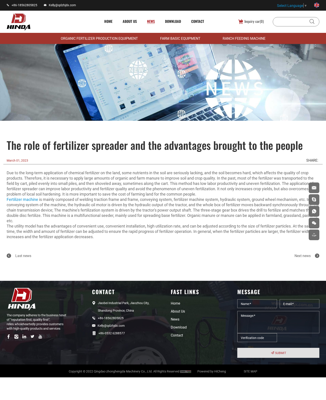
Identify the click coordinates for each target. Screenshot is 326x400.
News (151, 21)
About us (130, 21)
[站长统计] (188, 371)
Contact (197, 21)
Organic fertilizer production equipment (99, 38)
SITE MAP (250, 371)
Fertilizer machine (22, 199)
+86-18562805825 (24, 5)
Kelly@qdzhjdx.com (62, 5)
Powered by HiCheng (211, 371)
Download (173, 21)
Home (108, 21)
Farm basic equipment (180, 38)
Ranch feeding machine (244, 38)
